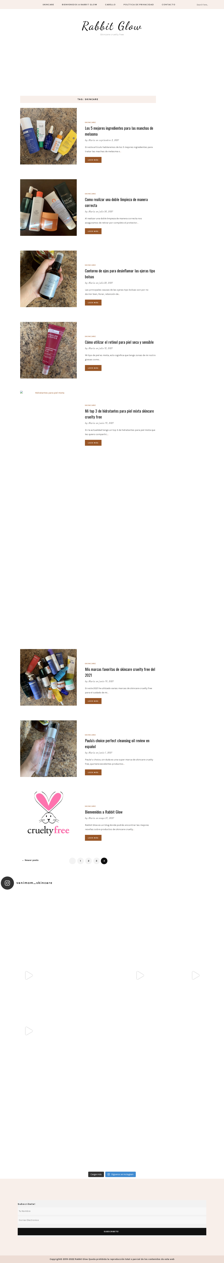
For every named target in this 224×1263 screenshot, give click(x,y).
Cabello (110, 4)
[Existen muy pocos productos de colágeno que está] (195, 1031)
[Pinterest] (21, 4)
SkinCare (48, 4)
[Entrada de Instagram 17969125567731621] (140, 975)
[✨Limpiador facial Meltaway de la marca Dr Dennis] (84, 975)
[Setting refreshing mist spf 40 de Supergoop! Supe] (140, 1031)
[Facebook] (8, 4)
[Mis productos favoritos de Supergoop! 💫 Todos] (195, 1087)
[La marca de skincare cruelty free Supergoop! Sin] (84, 1087)
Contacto (168, 4)
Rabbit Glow (112, 26)
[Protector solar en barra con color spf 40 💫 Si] (29, 1142)
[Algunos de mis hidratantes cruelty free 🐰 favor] (195, 920)
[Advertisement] (112, 71)
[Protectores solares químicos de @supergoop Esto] (84, 1031)
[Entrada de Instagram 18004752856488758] (195, 975)
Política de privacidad (139, 4)
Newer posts (30, 860)
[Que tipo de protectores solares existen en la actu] (29, 920)
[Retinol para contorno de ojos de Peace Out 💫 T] (84, 1142)
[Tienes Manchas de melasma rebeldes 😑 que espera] (140, 1087)
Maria (91, 140)
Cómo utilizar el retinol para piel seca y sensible (119, 342)
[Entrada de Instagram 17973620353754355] (29, 975)
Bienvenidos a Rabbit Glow (79, 4)
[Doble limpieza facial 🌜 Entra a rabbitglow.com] (195, 1142)
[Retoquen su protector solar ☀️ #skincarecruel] (84, 920)
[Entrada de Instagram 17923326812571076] (29, 1031)
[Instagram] (27, 4)
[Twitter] (15, 4)
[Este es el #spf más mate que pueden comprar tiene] (140, 1142)
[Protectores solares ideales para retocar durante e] (29, 1087)
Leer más (93, 160)
